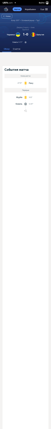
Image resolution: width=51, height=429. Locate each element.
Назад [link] (8, 16)
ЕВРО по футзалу (6, 9)
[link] (17, 9)
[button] (43, 9)
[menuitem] (17, 9)
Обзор (7, 49)
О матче (16, 49)
